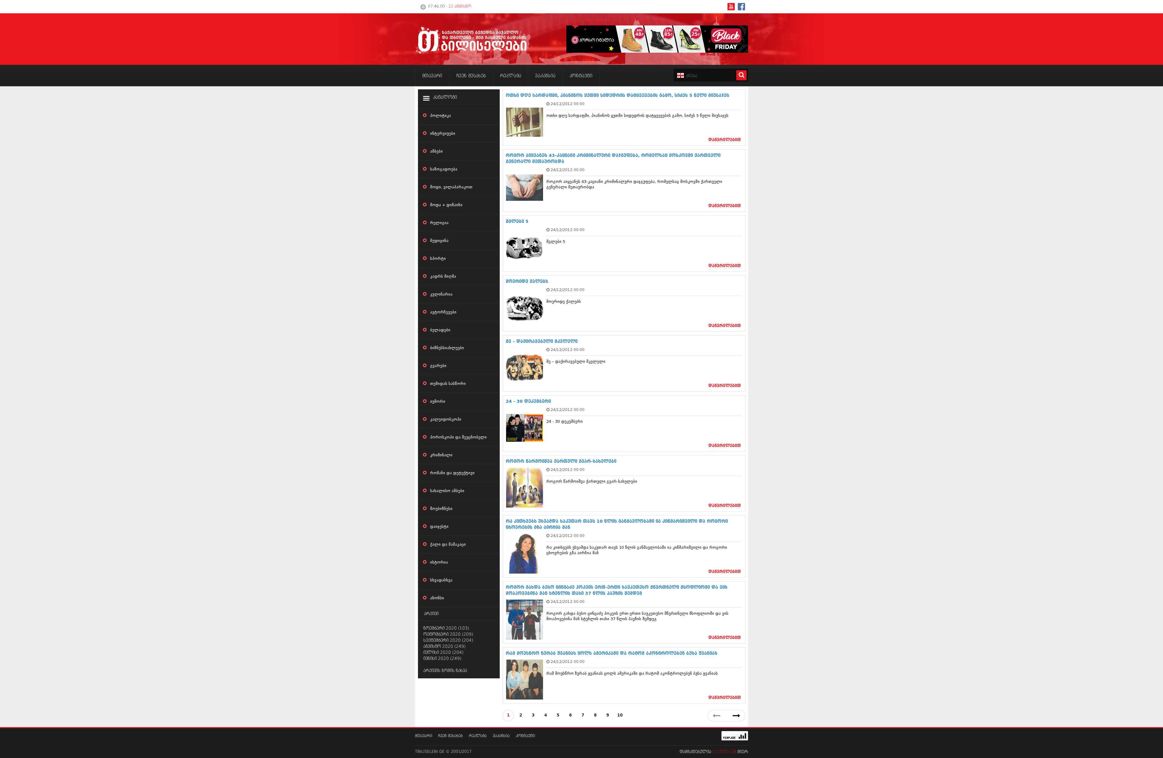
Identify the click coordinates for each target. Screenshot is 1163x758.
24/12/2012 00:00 (568, 103)
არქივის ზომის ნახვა (445, 671)
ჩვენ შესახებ (450, 736)
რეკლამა (478, 736)
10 (620, 715)
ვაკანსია (501, 736)
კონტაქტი (525, 736)
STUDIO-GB (724, 752)
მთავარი (423, 736)
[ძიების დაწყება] (741, 75)
